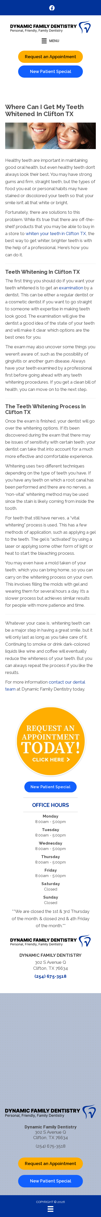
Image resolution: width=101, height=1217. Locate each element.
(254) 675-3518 (50, 976)
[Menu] (50, 1208)
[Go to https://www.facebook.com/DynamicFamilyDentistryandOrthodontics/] (52, 8)
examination (71, 287)
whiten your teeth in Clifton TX (56, 233)
